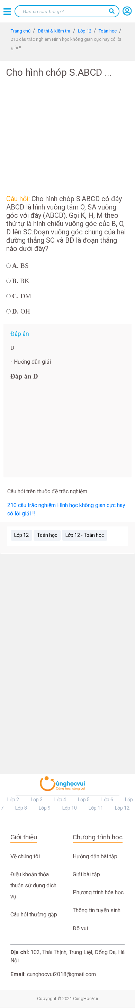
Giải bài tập (86, 874)
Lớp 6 (107, 799)
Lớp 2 (13, 799)
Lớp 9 (45, 808)
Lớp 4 (60, 799)
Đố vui (80, 928)
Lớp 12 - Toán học (84, 535)
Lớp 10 (69, 808)
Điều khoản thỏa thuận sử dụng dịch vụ (33, 885)
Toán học (47, 535)
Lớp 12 (21, 535)
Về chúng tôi (25, 856)
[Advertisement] (67, 135)
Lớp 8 (21, 808)
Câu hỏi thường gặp (33, 914)
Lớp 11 (96, 808)
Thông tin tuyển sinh (96, 910)
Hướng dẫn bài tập (95, 856)
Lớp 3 (37, 799)
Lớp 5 (84, 799)
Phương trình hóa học (98, 892)
